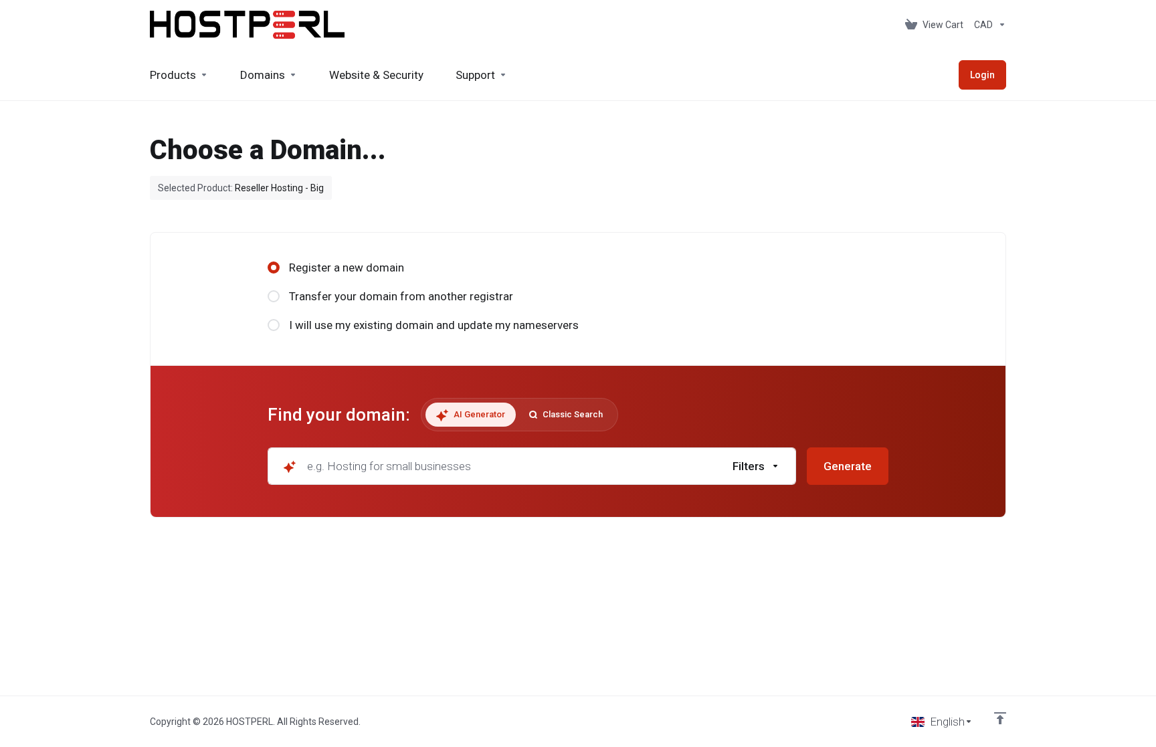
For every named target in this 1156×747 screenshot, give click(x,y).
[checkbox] (821, 524)
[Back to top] (1000, 718)
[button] (756, 466)
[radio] (274, 267)
